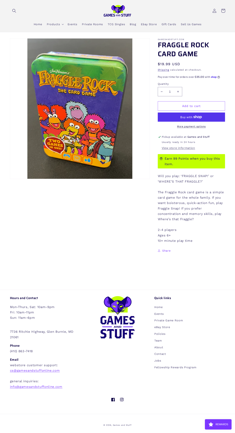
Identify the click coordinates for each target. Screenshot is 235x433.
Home (158, 307)
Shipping (163, 69)
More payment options (191, 126)
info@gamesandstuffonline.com (36, 386)
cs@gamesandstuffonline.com (35, 370)
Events (159, 313)
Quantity (163, 83)
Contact (160, 354)
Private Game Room (168, 320)
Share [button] (166, 250)
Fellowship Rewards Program (175, 367)
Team (158, 340)
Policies (159, 333)
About (158, 347)
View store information (178, 148)
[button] (14, 10)
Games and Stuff (122, 425)
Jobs (157, 360)
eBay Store (162, 327)
